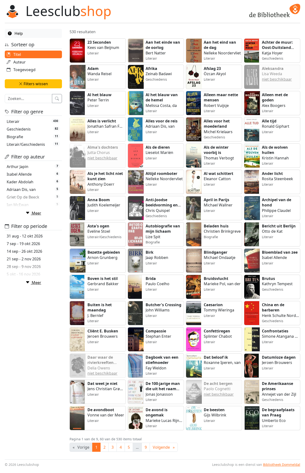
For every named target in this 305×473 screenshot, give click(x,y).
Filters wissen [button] (35, 83)
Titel (16, 54)
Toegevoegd (24, 69)
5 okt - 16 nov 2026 (23, 274)
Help (18, 33)
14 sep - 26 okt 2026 (24, 251)
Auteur (19, 62)
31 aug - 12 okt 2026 (25, 236)
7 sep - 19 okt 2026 (23, 243)
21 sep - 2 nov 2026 (24, 259)
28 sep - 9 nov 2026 (24, 266)
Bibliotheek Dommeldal (281, 464)
